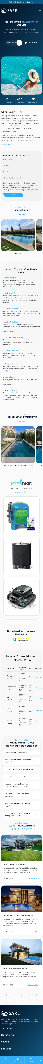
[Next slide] (23, 215)
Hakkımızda (6, 145)
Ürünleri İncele (20, 492)
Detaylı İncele (11, 42)
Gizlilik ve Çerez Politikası (19, 187)
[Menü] (40, 10)
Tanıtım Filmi (32, 42)
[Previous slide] (19, 215)
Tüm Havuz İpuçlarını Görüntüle (21, 995)
